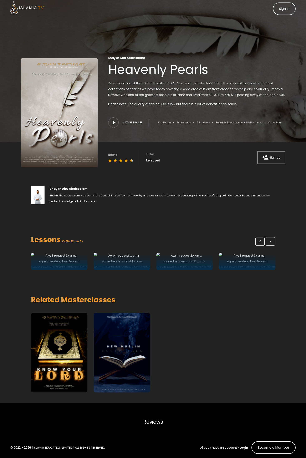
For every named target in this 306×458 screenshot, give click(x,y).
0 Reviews (203, 122)
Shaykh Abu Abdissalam (126, 58)
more (91, 201)
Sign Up (275, 157)
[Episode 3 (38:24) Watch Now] (184, 261)
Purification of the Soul (266, 122)
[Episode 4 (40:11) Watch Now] (247, 261)
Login (244, 448)
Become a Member (273, 447)
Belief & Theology (227, 122)
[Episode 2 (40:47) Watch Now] (122, 261)
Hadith (245, 122)
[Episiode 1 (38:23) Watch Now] (59, 261)
